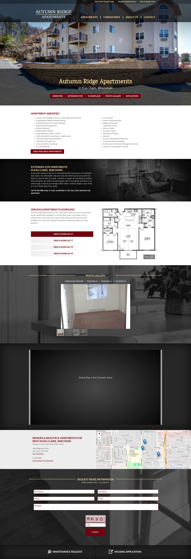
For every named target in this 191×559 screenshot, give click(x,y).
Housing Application (127, 552)
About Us (132, 17)
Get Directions (38, 454)
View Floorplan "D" (63, 247)
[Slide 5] (60, 332)
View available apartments (47, 151)
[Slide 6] (68, 332)
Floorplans (94, 96)
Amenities (57, 96)
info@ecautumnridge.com (42, 461)
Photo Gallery (113, 96)
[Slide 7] (76, 332)
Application (132, 96)
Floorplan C (106, 281)
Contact (149, 17)
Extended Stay (75, 96)
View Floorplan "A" (63, 234)
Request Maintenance (127, 2)
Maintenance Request (67, 552)
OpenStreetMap (177, 468)
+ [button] (99, 433)
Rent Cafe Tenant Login (104, 2)
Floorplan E (120, 281)
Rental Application (147, 2)
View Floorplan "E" (63, 253)
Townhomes (111, 17)
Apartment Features (74, 281)
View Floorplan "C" (63, 240)
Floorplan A (92, 281)
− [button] (99, 437)
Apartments (89, 17)
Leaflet (161, 468)
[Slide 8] (83, 332)
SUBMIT (95, 532)
